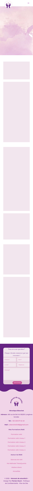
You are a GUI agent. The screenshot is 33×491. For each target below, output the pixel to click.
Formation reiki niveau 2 (16, 442)
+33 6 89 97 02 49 (18, 421)
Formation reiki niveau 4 (16, 450)
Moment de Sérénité (9, 29)
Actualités (16, 471)
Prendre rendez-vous (16, 33)
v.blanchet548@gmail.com (18, 425)
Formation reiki (16, 434)
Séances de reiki (16, 459)
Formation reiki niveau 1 (16, 438)
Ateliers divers (16, 467)
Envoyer (17, 383)
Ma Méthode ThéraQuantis (16, 463)
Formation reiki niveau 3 (16, 446)
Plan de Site (23, 483)
